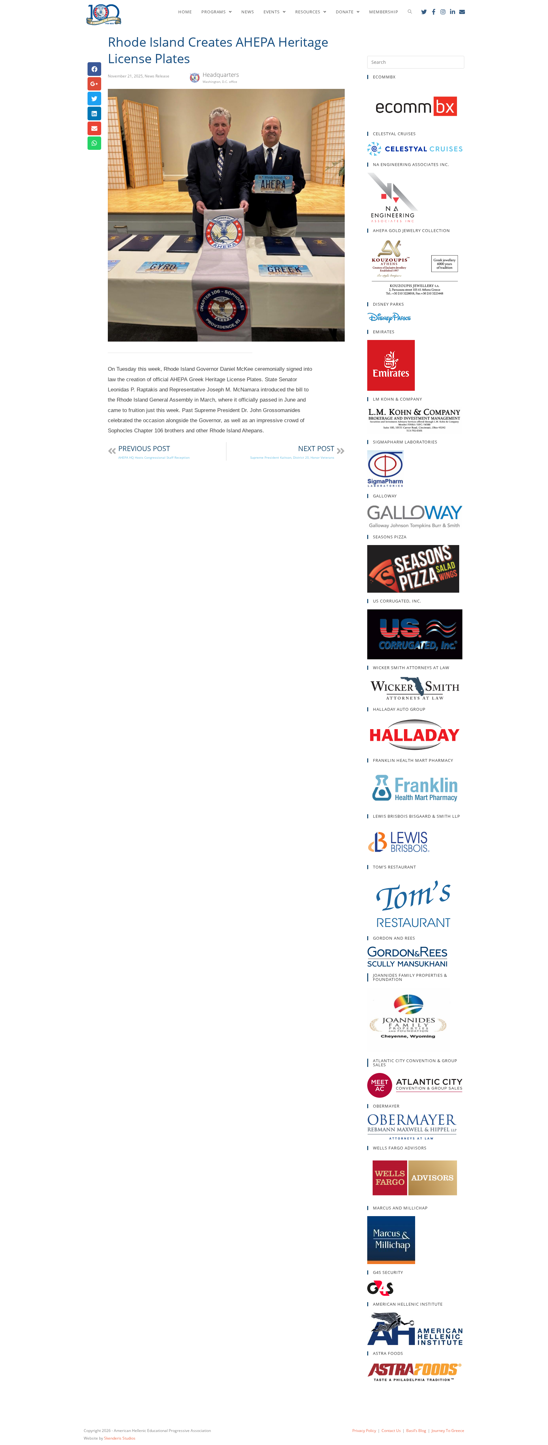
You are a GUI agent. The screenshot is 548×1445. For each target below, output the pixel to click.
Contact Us (391, 1430)
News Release (157, 76)
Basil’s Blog (416, 1430)
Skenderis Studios (119, 1438)
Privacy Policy (364, 1430)
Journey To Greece (448, 1430)
